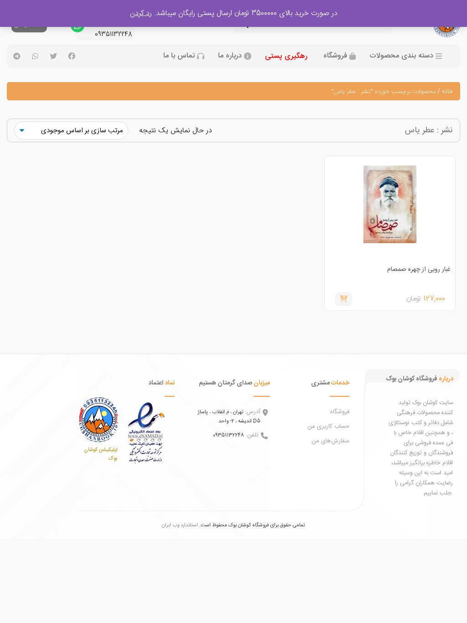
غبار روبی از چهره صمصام (419, 269)
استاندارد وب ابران (180, 525)
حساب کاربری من (328, 426)
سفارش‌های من (330, 441)
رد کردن (141, 13)
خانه (447, 91)
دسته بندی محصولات (401, 56)
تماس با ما (179, 56)
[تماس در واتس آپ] (77, 28)
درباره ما (230, 56)
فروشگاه (335, 56)
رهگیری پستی (286, 56)
